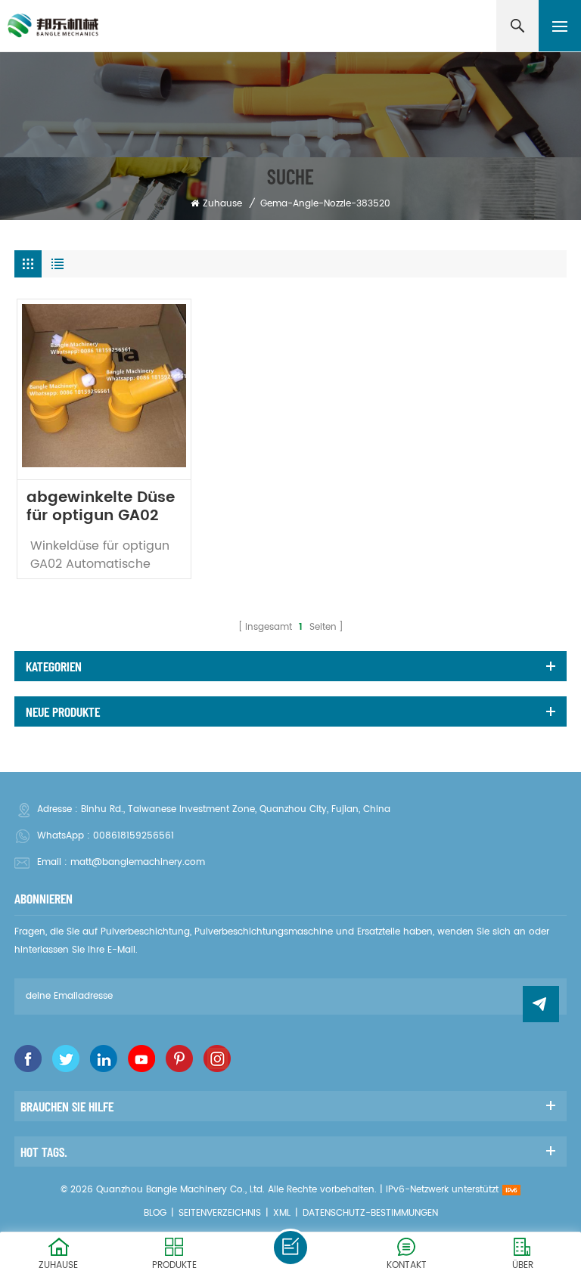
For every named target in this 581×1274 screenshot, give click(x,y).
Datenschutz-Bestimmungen (370, 1213)
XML (281, 1213)
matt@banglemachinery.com (137, 862)
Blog (155, 1213)
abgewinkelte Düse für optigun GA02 (100, 507)
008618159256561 (133, 836)
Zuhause (222, 204)
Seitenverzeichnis (220, 1213)
